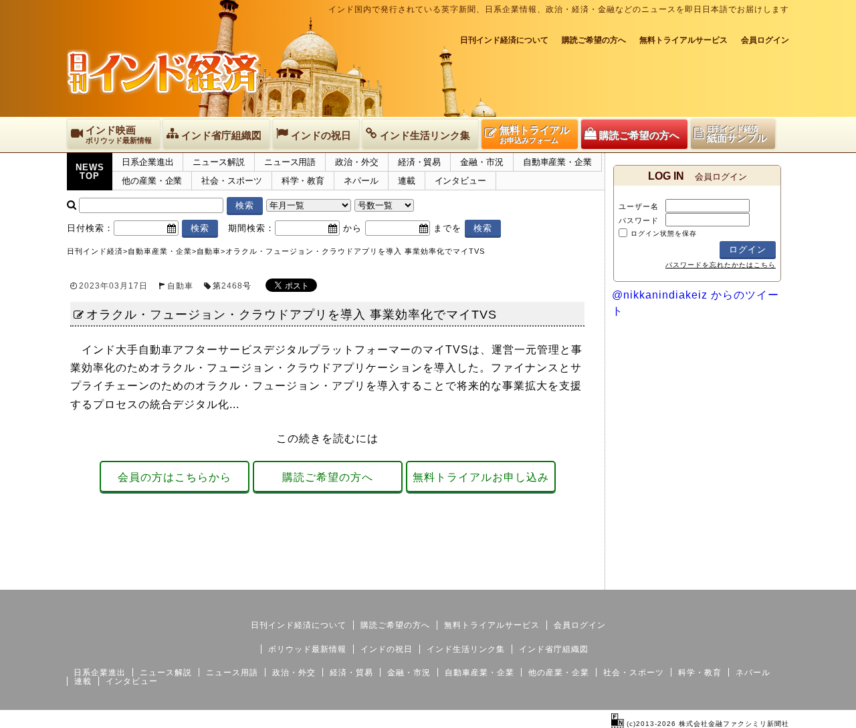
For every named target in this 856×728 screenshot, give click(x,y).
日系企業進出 (147, 162)
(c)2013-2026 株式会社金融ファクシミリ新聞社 (706, 723)
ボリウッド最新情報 (307, 649)
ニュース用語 (290, 162)
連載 (406, 181)
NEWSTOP (90, 171)
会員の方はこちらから (174, 477)
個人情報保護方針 (757, 579)
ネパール (361, 181)
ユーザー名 (639, 206)
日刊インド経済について (504, 40)
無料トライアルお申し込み (481, 477)
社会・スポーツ (231, 181)
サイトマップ (687, 579)
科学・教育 (303, 181)
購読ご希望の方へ (594, 40)
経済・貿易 (419, 162)
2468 (232, 286)
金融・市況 (482, 162)
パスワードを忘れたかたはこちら (720, 264)
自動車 (180, 286)
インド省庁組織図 (553, 649)
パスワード (639, 220)
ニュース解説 (218, 162)
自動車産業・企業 (557, 162)
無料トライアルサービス (683, 40)
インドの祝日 (386, 649)
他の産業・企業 (152, 181)
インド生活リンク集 (466, 649)
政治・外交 (357, 162)
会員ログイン (765, 40)
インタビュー (460, 181)
